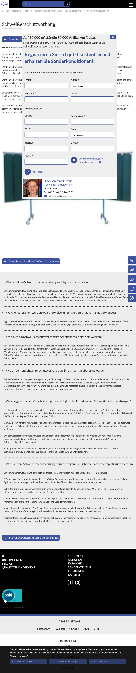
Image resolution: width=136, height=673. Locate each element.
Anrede (75, 79)
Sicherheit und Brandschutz (48, 10)
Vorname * (30, 93)
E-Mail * (75, 142)
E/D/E (86, 628)
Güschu (60, 628)
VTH (96, 628)
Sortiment (75, 555)
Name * (74, 93)
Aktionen (75, 559)
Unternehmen (12, 559)
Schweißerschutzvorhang (96, 10)
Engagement (77, 571)
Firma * (28, 79)
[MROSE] (18, 556)
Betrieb (28, 10)
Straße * (29, 115)
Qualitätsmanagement (18, 567)
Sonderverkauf (79, 567)
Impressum (68, 641)
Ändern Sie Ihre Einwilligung (13, 607)
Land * (74, 129)
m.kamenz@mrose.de (60, 196)
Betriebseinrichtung (11, 10)
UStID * (28, 155)
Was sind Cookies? (19, 656)
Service (7, 563)
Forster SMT (44, 628)
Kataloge (75, 563)
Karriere (74, 574)
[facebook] (70, 582)
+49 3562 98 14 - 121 (61, 192)
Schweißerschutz (73, 10)
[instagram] (77, 582)
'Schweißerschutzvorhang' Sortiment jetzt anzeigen (34, 261)
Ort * (27, 129)
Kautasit (74, 628)
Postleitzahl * (78, 115)
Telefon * (29, 142)
